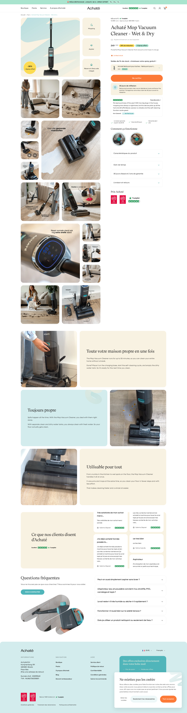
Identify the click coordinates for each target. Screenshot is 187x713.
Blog (57, 675)
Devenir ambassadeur (64, 679)
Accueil (23, 15)
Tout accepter (168, 699)
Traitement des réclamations (47, 705)
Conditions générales (98, 675)
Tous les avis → (155, 100)
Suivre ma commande (99, 679)
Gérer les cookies (123, 699)
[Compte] (159, 8)
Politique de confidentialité (67, 705)
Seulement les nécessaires (144, 699)
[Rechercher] (154, 8)
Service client (95, 662)
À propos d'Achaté (62, 670)
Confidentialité (96, 670)
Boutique (59, 662)
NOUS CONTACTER (32, 592)
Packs (58, 666)
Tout (28, 15)
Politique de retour (97, 666)
